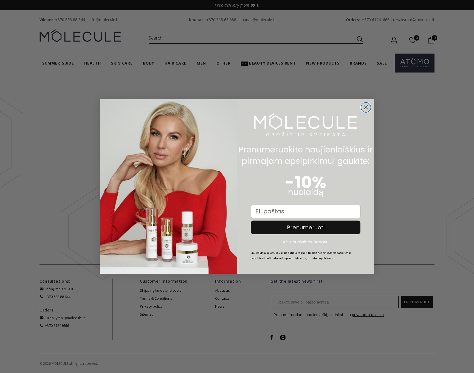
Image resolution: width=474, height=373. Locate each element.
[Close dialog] (366, 107)
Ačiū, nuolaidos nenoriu (306, 242)
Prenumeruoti (306, 227)
